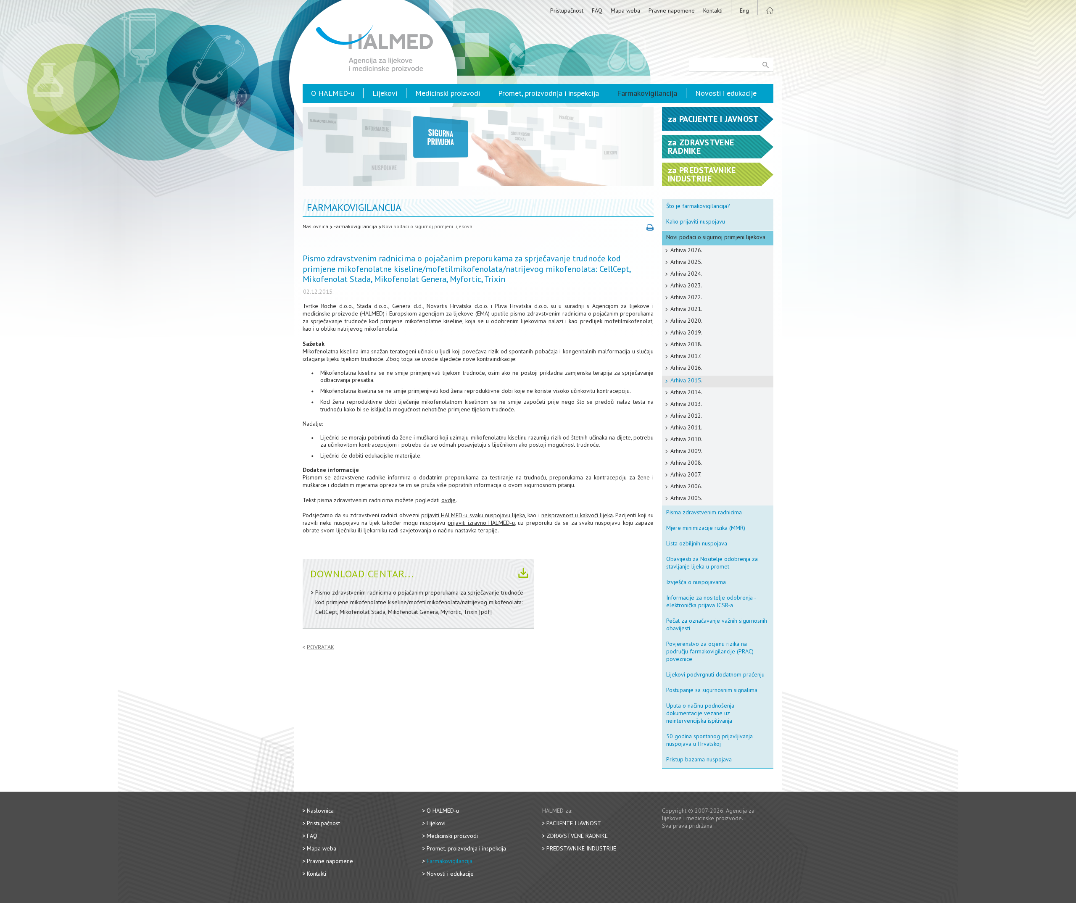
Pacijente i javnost (573, 823)
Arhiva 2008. (686, 462)
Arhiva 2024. (686, 273)
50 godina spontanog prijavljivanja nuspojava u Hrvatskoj (709, 740)
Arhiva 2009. (686, 451)
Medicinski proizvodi (447, 93)
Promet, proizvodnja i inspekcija (548, 93)
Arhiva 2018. (686, 344)
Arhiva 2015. (686, 380)
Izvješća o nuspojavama (696, 582)
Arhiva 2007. (686, 474)
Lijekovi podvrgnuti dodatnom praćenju (715, 674)
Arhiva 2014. (686, 392)
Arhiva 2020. (686, 320)
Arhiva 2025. (686, 262)
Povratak (320, 647)
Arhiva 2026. (686, 250)
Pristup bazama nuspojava (699, 759)
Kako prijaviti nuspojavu (695, 221)
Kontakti (713, 10)
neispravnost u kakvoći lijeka (577, 515)
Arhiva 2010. (686, 439)
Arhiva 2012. (686, 415)
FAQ (597, 10)
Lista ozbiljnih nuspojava (696, 543)
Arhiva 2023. (686, 285)
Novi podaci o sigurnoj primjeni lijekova (427, 226)
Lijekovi (384, 93)
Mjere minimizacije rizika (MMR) (705, 528)
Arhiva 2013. (686, 404)
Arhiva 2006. (686, 486)
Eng (744, 10)
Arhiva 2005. (686, 498)
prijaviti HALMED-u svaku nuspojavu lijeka (473, 515)
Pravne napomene (672, 10)
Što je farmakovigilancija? (698, 206)
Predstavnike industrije (581, 848)
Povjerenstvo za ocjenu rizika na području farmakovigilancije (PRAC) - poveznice (711, 651)
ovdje (448, 500)
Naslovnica (315, 226)
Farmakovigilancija (647, 93)
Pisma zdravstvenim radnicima (704, 512)
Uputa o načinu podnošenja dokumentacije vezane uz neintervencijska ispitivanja (700, 713)
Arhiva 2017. (686, 356)
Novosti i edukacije (726, 93)
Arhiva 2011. (686, 427)
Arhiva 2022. (686, 297)
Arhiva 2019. (686, 332)
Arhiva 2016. (686, 367)
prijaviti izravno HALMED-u (481, 523)
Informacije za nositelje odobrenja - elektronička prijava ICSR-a (711, 601)
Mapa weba (625, 10)
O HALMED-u (332, 93)
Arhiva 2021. (686, 309)
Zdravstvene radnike (577, 836)
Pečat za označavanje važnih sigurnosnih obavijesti (716, 624)
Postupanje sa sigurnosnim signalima (711, 690)
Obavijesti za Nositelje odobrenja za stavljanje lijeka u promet (712, 562)
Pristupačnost (566, 10)
